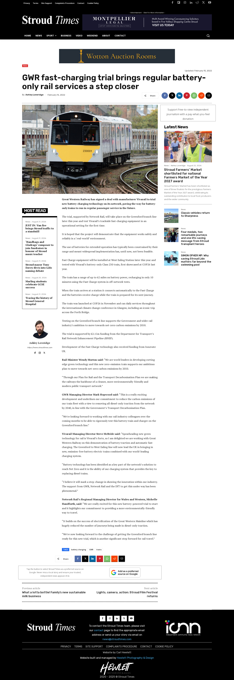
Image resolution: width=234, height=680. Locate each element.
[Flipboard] (178, 3)
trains (99, 549)
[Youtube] (209, 3)
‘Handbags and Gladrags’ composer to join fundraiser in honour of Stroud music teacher (39, 248)
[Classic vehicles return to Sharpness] (171, 216)
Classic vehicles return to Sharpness (195, 214)
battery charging (78, 549)
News (25, 66)
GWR (91, 549)
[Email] (209, 95)
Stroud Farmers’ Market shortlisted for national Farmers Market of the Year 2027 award (186, 175)
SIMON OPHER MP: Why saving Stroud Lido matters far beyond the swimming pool (196, 260)
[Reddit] (197, 3)
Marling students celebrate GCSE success (36, 284)
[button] (208, 35)
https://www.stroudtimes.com (39, 348)
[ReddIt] (201, 95)
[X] (203, 3)
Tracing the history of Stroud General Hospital (38, 301)
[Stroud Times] (50, 20)
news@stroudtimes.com (117, 639)
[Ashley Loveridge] (39, 329)
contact (98, 630)
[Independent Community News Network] (183, 628)
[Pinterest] (187, 95)
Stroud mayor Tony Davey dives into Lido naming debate (38, 267)
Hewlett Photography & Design (135, 657)
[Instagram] (185, 3)
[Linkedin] (191, 3)
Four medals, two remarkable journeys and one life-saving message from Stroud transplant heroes (195, 238)
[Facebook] (172, 3)
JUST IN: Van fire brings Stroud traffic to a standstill (39, 228)
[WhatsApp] (194, 95)
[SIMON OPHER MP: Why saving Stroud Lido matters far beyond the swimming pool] (171, 258)
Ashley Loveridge (34, 95)
